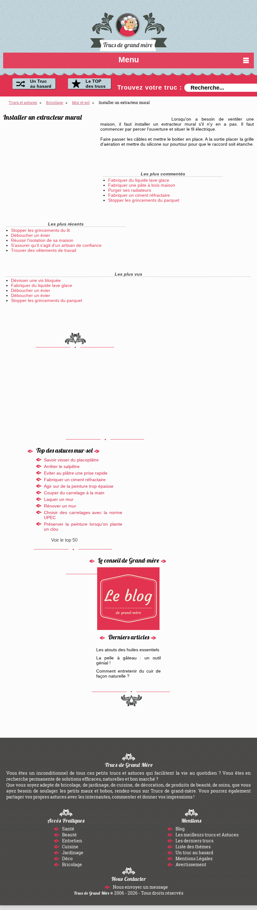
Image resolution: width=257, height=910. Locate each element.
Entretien (71, 841)
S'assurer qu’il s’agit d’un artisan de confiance (56, 245)
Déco (67, 858)
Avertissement (190, 864)
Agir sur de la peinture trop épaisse (78, 486)
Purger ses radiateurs (129, 190)
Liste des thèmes (193, 847)
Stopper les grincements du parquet (143, 200)
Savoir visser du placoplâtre (71, 459)
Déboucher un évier (30, 235)
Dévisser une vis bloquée (36, 280)
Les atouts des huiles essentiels (127, 649)
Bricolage (71, 864)
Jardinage (72, 852)
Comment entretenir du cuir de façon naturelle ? (128, 673)
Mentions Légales (193, 858)
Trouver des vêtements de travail (43, 250)
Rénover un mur (60, 505)
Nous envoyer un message (140, 887)
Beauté (69, 835)
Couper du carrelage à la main (74, 492)
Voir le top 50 (64, 540)
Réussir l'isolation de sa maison (42, 240)
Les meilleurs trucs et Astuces (207, 835)
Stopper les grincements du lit (40, 230)
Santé (67, 829)
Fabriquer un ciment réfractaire (139, 195)
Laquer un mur (58, 499)
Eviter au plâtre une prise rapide (76, 473)
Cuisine (69, 847)
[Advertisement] (50, 164)
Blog (180, 829)
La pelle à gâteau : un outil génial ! (128, 660)
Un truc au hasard (194, 852)
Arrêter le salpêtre (62, 466)
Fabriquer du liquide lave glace (138, 180)
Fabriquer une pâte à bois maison (141, 185)
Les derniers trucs (194, 841)
